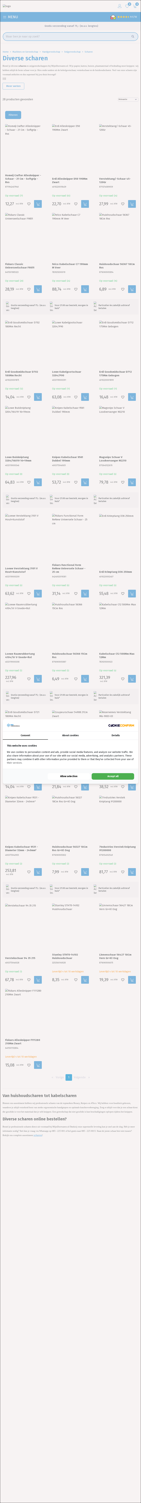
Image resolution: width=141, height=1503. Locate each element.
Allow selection (68, 776)
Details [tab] (116, 735)
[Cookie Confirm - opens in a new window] (121, 725)
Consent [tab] (25, 735)
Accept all (112, 776)
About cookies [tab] (70, 735)
